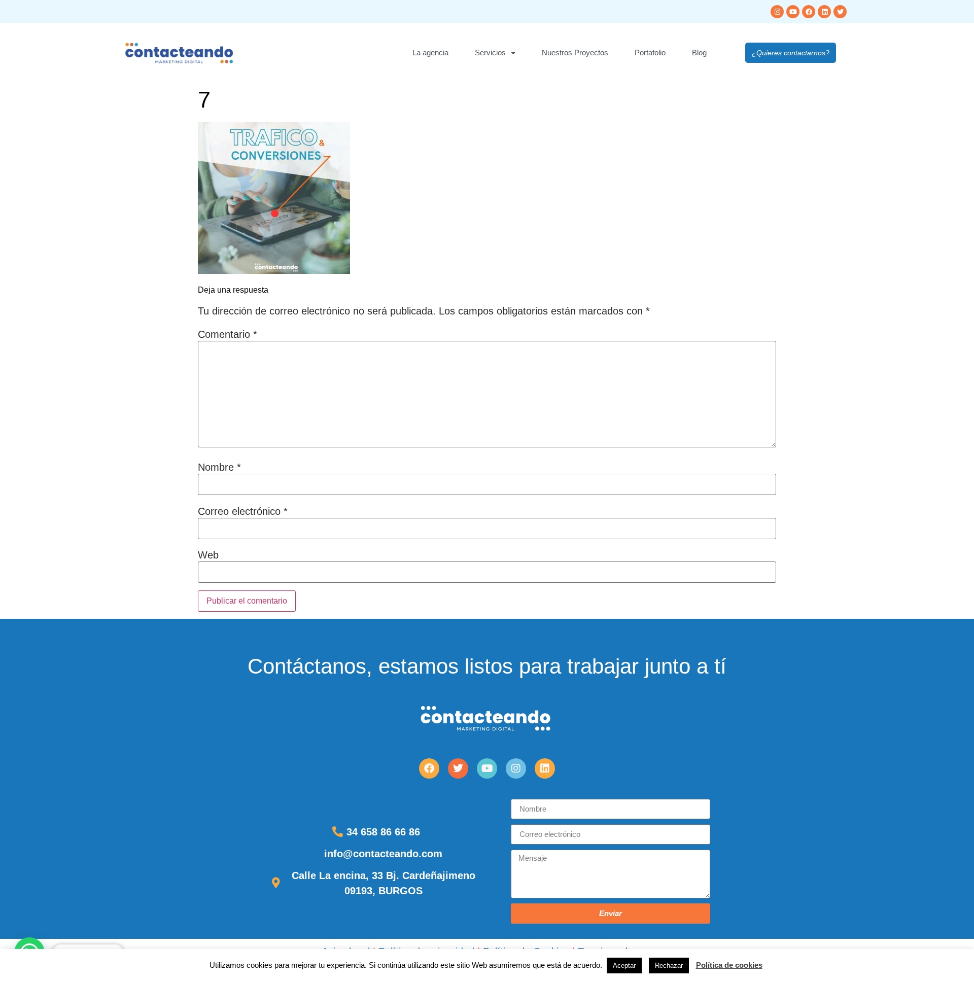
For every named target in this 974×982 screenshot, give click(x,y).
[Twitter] (840, 11)
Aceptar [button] (624, 965)
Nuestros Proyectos (575, 52)
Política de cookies (729, 965)
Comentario (227, 334)
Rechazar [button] (669, 965)
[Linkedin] (824, 11)
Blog (699, 52)
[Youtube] (792, 11)
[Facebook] (808, 11)
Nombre (219, 467)
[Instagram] (777, 11)
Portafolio (650, 52)
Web (208, 555)
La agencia (430, 52)
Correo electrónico (243, 511)
